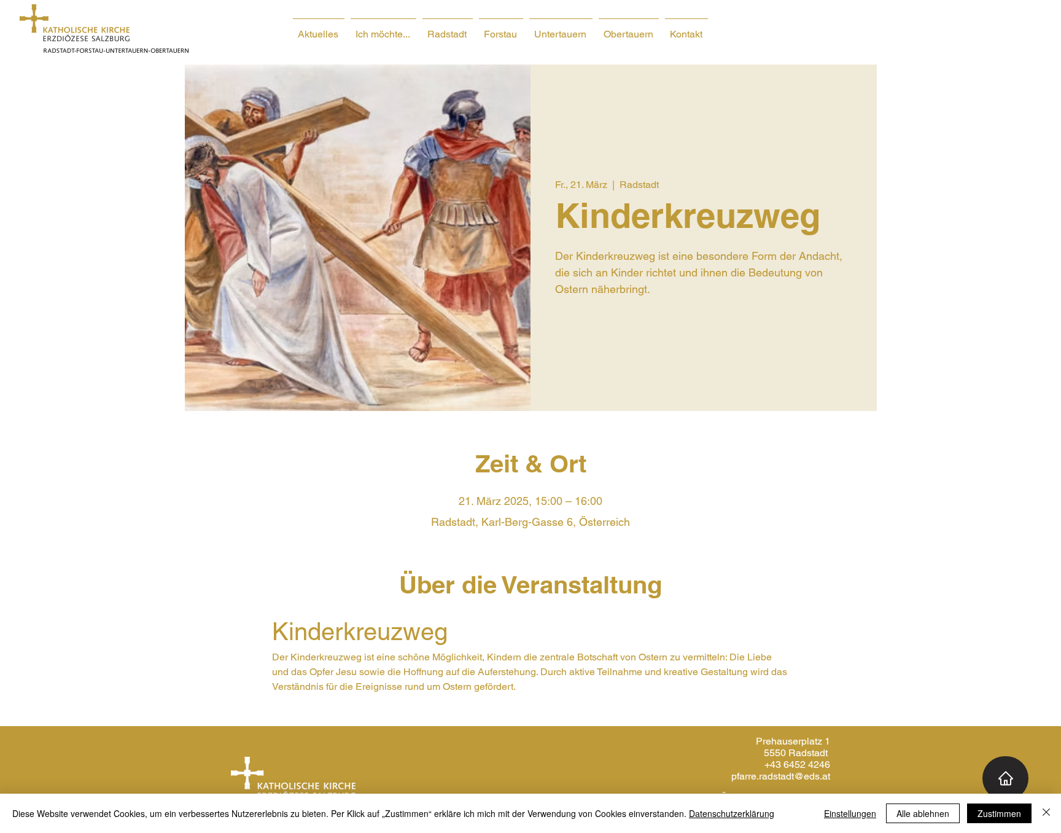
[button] (383, 28)
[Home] (1005, 778)
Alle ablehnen (922, 813)
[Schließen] (1046, 813)
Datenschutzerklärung (731, 813)
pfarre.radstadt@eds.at (780, 776)
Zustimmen (999, 813)
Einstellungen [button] (850, 813)
